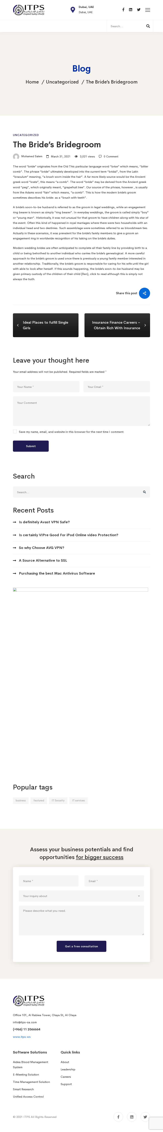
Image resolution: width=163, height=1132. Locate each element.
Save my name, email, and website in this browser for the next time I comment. (71, 432)
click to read (98, 274)
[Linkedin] (130, 10)
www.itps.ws (22, 1037)
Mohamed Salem (31, 156)
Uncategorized (62, 82)
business (21, 800)
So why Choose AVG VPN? (41, 548)
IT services (78, 800)
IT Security (58, 800)
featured (38, 800)
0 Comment (111, 156)
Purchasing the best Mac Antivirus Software (57, 573)
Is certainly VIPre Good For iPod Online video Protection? (68, 535)
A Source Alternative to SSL (43, 560)
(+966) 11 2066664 (26, 1029)
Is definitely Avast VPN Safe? (44, 522)
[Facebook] (123, 10)
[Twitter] (139, 10)
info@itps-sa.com (25, 1022)
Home (32, 82)
